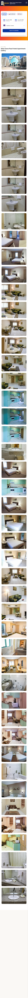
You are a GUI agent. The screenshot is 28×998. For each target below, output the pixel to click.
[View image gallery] (14, 61)
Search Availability (14, 30)
